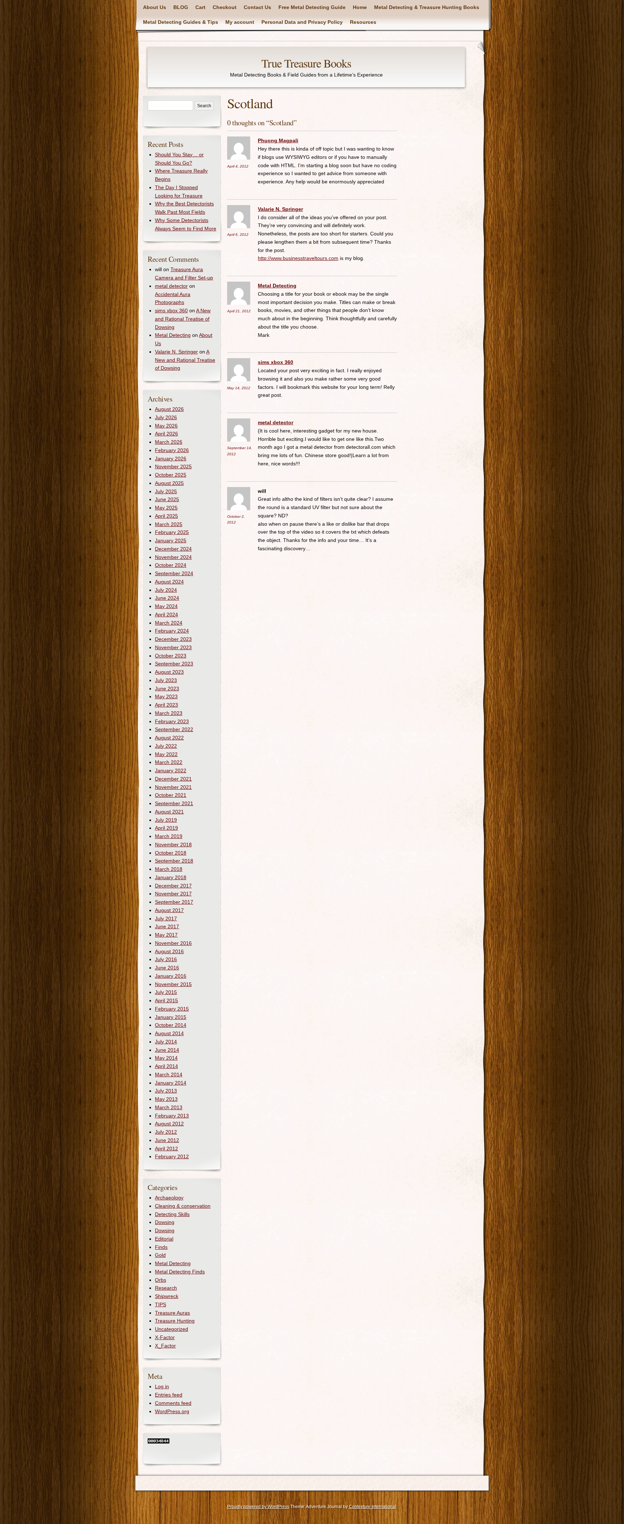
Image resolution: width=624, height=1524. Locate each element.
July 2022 (166, 746)
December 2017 (173, 886)
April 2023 (166, 705)
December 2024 (173, 549)
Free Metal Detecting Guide (312, 7)
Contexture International (372, 1506)
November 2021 (173, 787)
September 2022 (174, 729)
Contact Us (257, 7)
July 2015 (166, 992)
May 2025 (166, 508)
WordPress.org (172, 1411)
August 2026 (169, 409)
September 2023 (174, 664)
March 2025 (168, 524)
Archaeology (169, 1197)
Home (360, 7)
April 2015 (166, 1000)
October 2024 (170, 565)
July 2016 (166, 959)
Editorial (164, 1239)
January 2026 (170, 458)
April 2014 (166, 1066)
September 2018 (174, 861)
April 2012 (166, 1148)
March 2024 (168, 623)
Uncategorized (171, 1329)
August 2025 (169, 483)
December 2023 (173, 639)
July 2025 (166, 491)
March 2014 (168, 1074)
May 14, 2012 (238, 388)
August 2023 (169, 672)
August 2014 (169, 1033)
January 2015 (170, 1017)
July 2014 (166, 1042)
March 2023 (168, 713)
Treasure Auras (172, 1313)
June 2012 (167, 1140)
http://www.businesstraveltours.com (298, 258)
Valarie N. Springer (280, 209)
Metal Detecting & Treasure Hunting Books (426, 7)
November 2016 (173, 943)
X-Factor (165, 1337)
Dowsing (164, 1222)
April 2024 (166, 614)
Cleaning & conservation (183, 1206)
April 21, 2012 (239, 311)
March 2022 (168, 762)
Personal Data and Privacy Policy (302, 22)
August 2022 (169, 738)
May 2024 (166, 606)
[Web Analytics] (158, 1442)
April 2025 (166, 516)
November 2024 (173, 557)
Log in (162, 1386)
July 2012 (166, 1132)
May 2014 (166, 1058)
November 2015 (173, 984)
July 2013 (166, 1091)
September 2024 (174, 573)
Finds (161, 1247)
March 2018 (168, 869)
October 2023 (170, 656)
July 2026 (166, 417)
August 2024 (169, 582)
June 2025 (167, 499)
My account (239, 22)
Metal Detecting (277, 285)
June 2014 (167, 1050)
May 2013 (166, 1099)
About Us (154, 7)
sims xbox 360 (275, 362)
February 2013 (172, 1116)
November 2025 (173, 466)
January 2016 (170, 976)
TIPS (160, 1304)
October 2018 (170, 853)
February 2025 (172, 532)
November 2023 (173, 647)
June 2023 (167, 688)
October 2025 (170, 475)
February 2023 (172, 721)
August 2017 (169, 910)
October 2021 (170, 795)
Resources (363, 22)
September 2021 (174, 803)
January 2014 (170, 1083)
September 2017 (174, 902)
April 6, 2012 (237, 234)
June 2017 (167, 926)
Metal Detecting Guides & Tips (180, 22)
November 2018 (173, 844)
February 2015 (172, 1009)
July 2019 (166, 820)
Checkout (225, 7)
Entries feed (168, 1395)
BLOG (180, 7)
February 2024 (172, 631)
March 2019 (168, 836)
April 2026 (166, 434)
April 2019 (166, 828)
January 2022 (170, 770)
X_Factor (165, 1346)
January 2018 (170, 877)
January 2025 (170, 540)
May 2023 (166, 696)
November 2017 (173, 893)
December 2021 (173, 779)
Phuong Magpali (278, 140)
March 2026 (168, 442)
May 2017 (166, 935)
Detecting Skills (172, 1214)
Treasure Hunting (175, 1321)
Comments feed (173, 1403)
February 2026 (172, 450)
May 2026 (166, 426)
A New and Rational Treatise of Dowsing (183, 319)
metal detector (275, 422)
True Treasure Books (306, 63)
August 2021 (169, 812)
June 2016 (167, 968)
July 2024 (166, 590)
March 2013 (168, 1107)
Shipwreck (166, 1296)
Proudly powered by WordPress (258, 1506)
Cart (200, 7)
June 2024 (167, 598)
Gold (160, 1255)
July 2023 (166, 680)
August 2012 (169, 1123)
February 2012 (172, 1156)
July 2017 (166, 918)
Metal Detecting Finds (180, 1272)
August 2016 (169, 951)
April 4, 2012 (237, 166)
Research (166, 1288)
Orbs (160, 1280)
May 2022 (166, 754)
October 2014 (170, 1025)
